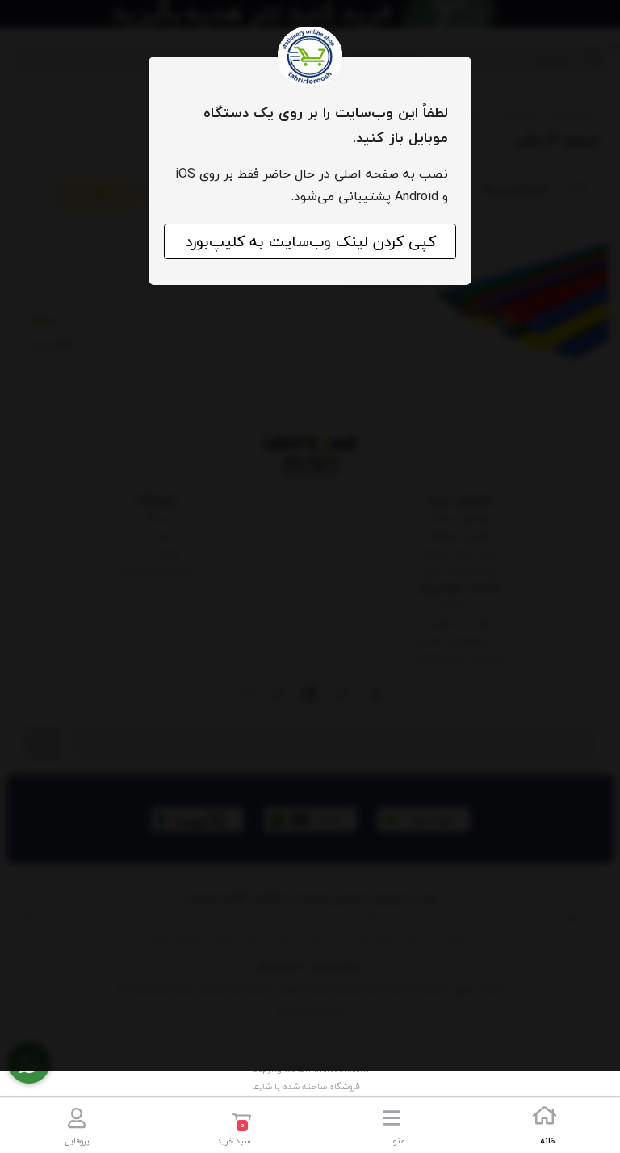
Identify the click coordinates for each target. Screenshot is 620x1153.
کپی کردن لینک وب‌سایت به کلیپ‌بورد (310, 241)
